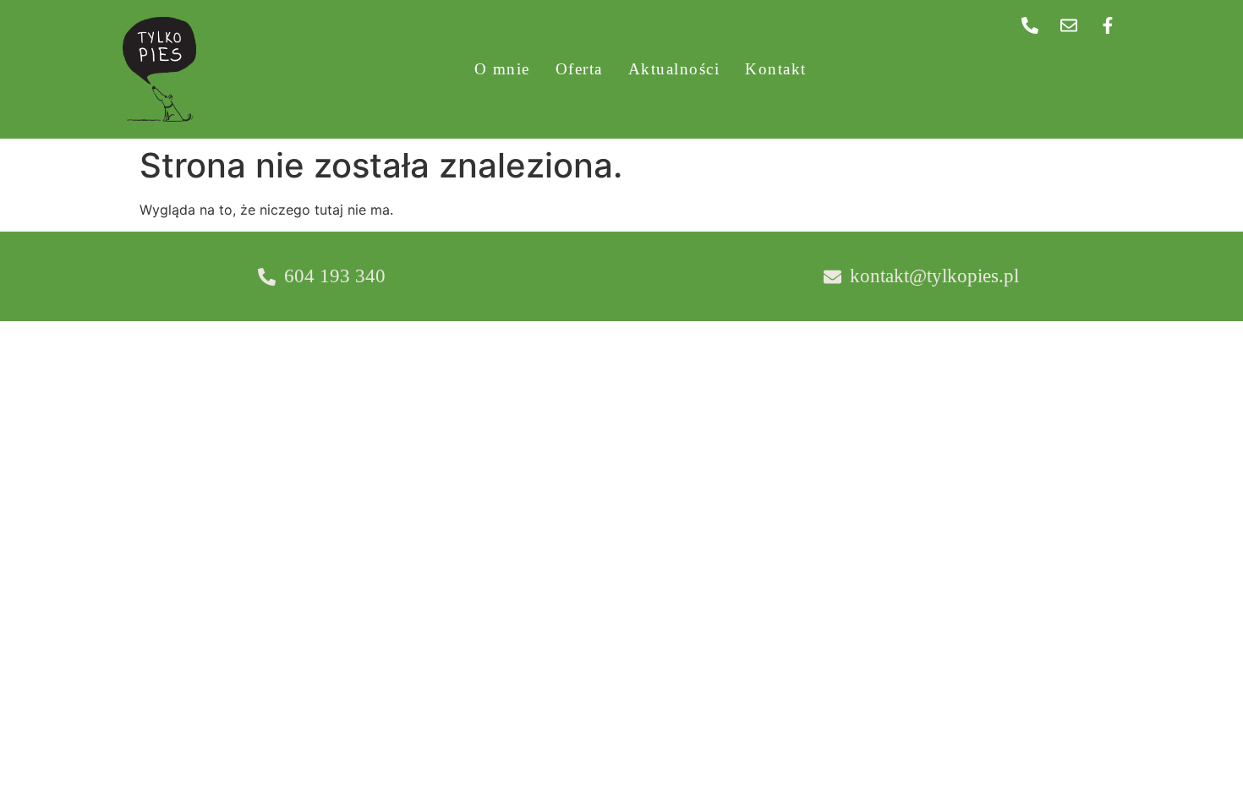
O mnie (502, 69)
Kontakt (776, 69)
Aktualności (674, 69)
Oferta (579, 69)
